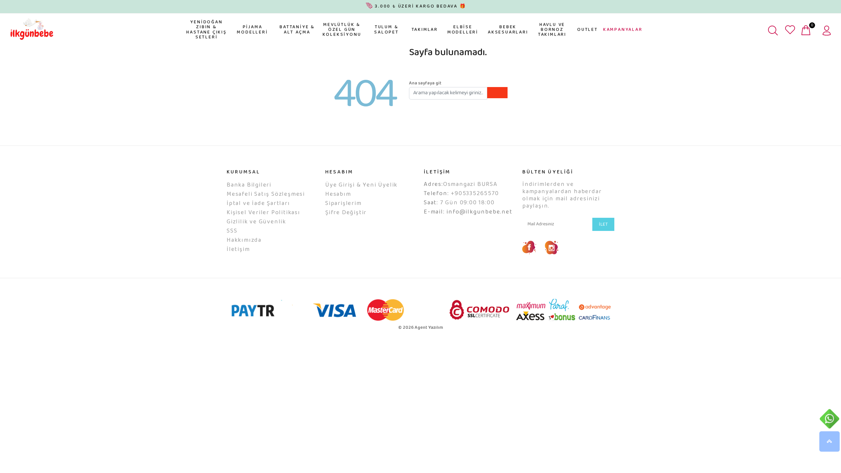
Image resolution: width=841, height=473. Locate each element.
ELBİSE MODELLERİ (462, 29)
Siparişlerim (343, 203)
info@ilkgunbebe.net (479, 212)
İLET (603, 225)
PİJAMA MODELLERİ (252, 29)
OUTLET (587, 30)
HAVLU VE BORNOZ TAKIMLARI (552, 30)
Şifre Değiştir (346, 212)
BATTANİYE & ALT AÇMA (297, 29)
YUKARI (829, 441)
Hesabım (338, 194)
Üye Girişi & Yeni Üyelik (361, 185)
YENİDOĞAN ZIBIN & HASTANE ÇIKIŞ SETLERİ (206, 29)
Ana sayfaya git (425, 83)
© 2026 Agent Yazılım (420, 328)
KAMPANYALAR (623, 30)
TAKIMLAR (425, 30)
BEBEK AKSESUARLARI (508, 29)
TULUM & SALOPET (386, 29)
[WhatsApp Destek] (829, 419)
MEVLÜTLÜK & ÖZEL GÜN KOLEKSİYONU (342, 30)
